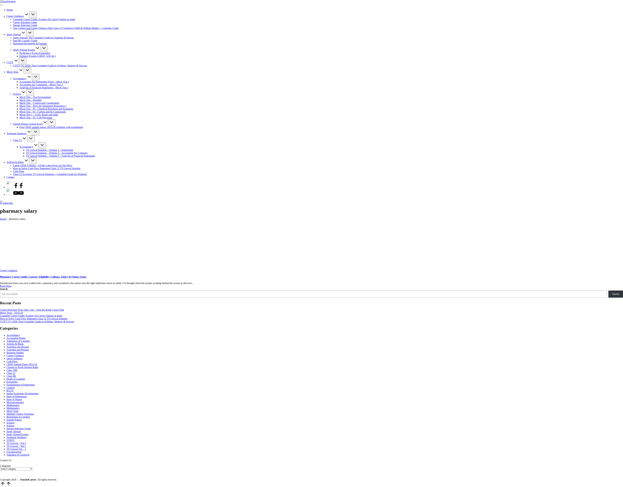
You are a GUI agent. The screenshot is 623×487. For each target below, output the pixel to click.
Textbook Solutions (16, 437)
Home (3, 219)
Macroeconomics (15, 402)
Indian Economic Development (22, 393)
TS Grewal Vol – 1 (16, 449)
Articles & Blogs (15, 344)
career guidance (14, 358)
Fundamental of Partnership (20, 384)
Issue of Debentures (16, 396)
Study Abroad (13, 431)
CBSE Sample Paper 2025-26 (21, 364)
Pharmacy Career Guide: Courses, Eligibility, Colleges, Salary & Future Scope (43, 276)
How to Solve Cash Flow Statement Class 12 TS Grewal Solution (33, 318)
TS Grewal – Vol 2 (16, 443)
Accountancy (13, 335)
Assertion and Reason (17, 346)
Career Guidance (8, 270)
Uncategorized (13, 452)
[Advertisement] (311, 244)
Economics (12, 381)
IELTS (9, 390)
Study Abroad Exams (17, 434)
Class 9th (11, 376)
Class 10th (11, 370)
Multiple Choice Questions (20, 414)
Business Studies (15, 352)
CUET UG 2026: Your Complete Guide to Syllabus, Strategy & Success (37, 321)
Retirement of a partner (18, 417)
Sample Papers (14, 419)
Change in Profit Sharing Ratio (22, 367)
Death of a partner (15, 379)
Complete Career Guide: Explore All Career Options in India (31, 315)
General (10, 387)
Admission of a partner (18, 341)
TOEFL (10, 440)
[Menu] (1, 5)
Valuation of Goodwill (17, 454)
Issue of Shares (14, 399)
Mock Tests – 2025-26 (11, 312)
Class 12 (10, 373)
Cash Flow (12, 361)
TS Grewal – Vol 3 (16, 446)
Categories (5, 465)
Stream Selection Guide (18, 428)
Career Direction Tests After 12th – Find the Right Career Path (32, 310)
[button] (6, 203)
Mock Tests (12, 411)
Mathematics (12, 405)
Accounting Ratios (16, 338)
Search (4, 289)
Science (10, 422)
